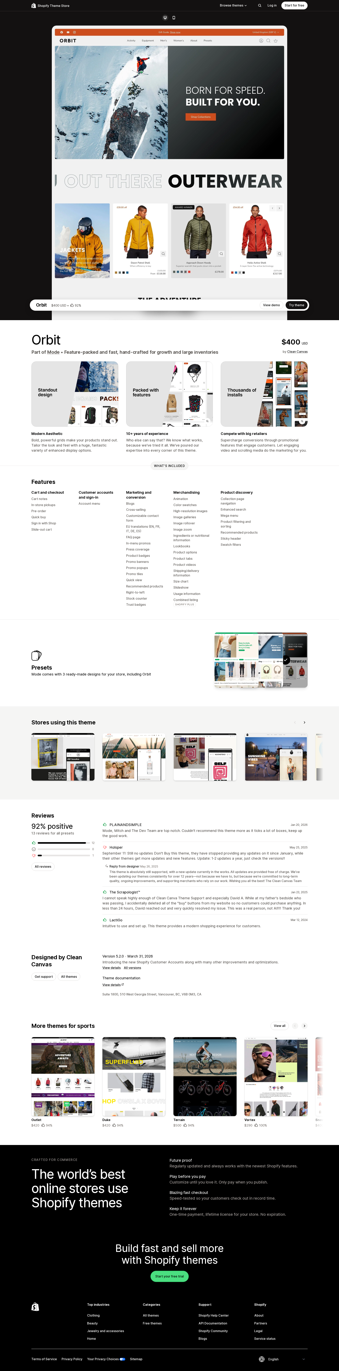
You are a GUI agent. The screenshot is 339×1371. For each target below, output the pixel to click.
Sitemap (136, 1359)
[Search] (260, 5)
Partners (260, 1323)
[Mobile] (174, 18)
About (258, 1315)
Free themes (152, 1323)
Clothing (93, 1315)
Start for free (294, 5)
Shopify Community (213, 1331)
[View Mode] (261, 660)
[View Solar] (236, 660)
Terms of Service (44, 1359)
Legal (258, 1331)
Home (91, 1339)
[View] (63, 757)
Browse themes (231, 5)
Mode (53, 352)
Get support (44, 977)
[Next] (304, 722)
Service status (264, 1339)
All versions (132, 968)
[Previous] (295, 722)
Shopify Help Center (214, 1315)
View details (111, 968)
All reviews (43, 866)
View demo (271, 305)
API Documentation (213, 1323)
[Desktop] (165, 18)
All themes (69, 977)
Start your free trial (169, 1276)
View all (279, 1026)
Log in (272, 5)
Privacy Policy (72, 1359)
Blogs (203, 1339)
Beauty (92, 1323)
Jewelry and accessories (105, 1331)
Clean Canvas (297, 352)
